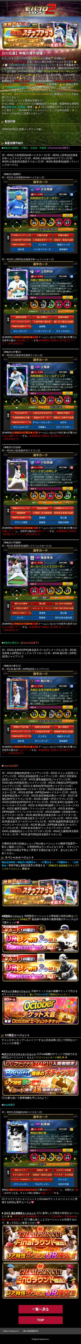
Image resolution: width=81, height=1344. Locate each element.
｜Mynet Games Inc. (11, 1331)
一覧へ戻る (40, 1309)
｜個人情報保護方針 (29, 1331)
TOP (40, 1320)
